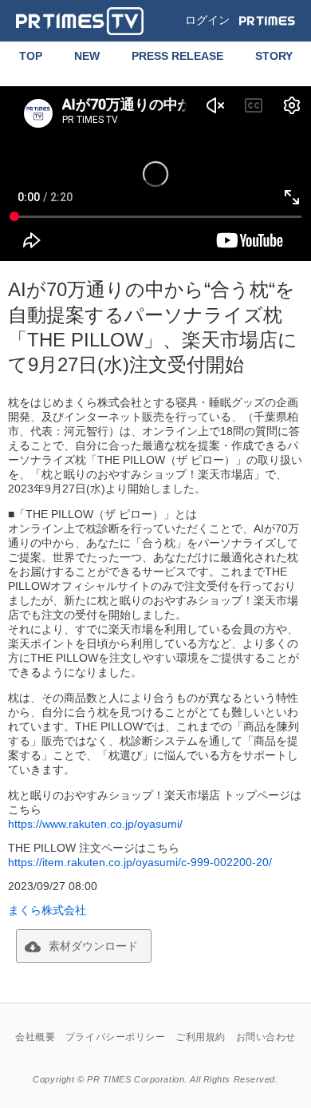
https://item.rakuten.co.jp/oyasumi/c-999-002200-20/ (140, 862)
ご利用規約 (200, 1037)
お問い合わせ (266, 1037)
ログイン (207, 20)
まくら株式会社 (47, 910)
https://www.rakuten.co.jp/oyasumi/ (95, 823)
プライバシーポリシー (115, 1037)
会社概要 (35, 1037)
